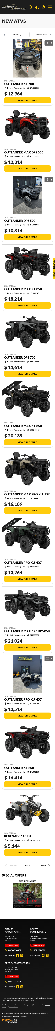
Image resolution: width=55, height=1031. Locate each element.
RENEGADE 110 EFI (17, 836)
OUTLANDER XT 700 (19, 84)
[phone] (37, 7)
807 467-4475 (14, 950)
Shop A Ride (16, 1017)
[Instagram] (21, 955)
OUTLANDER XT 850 (19, 768)
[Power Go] (25, 1021)
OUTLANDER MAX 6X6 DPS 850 (27, 631)
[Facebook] (17, 955)
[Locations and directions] (43, 7)
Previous (13, 865)
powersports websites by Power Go (35, 1013)
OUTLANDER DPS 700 (19, 357)
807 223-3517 (14, 981)
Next (43, 865)
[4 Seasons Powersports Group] (14, 7)
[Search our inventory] (30, 7)
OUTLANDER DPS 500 (19, 220)
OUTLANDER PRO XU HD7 (23, 562)
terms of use (13, 1007)
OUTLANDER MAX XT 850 (23, 289)
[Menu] (50, 7)
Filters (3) (17, 34)
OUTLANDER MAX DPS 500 (23, 152)
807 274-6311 (40, 950)
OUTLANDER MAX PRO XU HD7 (27, 494)
